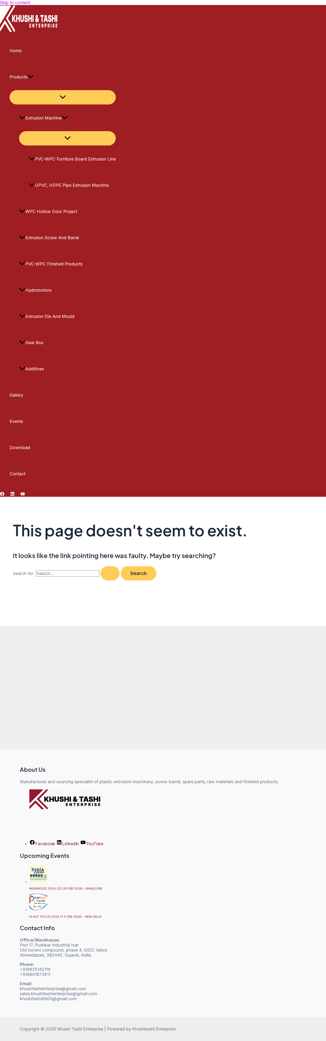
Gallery (16, 395)
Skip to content (15, 2)
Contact (17, 473)
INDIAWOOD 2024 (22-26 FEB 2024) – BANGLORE (65, 888)
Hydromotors (38, 290)
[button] (30, 77)
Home (15, 50)
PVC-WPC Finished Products (54, 263)
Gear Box (34, 342)
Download (20, 447)
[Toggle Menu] (63, 97)
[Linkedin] (12, 494)
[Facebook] (2, 494)
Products (18, 76)
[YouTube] (23, 494)
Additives (34, 368)
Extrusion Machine (43, 117)
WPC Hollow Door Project (51, 211)
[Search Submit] (110, 573)
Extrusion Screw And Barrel (52, 237)
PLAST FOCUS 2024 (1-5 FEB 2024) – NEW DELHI (65, 916)
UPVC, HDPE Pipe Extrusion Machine (72, 185)
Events (16, 421)
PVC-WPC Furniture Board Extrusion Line (75, 158)
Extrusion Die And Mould (49, 316)
